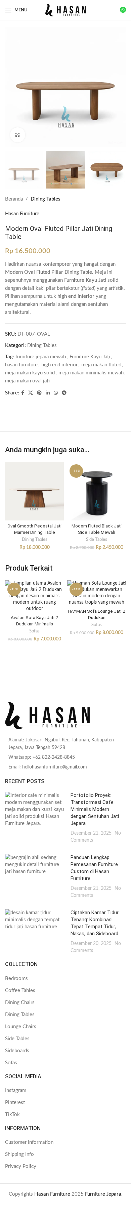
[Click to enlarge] (17, 134)
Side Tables (96, 539)
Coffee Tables (20, 990)
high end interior (59, 364)
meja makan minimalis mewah (91, 372)
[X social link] (30, 393)
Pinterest (15, 1102)
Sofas (34, 631)
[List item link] (65, 743)
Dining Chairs (20, 1002)
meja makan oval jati (27, 380)
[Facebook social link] (22, 393)
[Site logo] (65, 9)
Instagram (15, 1090)
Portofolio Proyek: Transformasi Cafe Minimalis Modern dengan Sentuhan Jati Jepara (95, 809)
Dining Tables (45, 199)
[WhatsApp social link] (56, 393)
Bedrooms (16, 978)
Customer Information (29, 1142)
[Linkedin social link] (48, 393)
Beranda (14, 199)
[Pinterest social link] (39, 393)
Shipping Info (19, 1154)
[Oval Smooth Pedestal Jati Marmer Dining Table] (34, 491)
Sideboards (17, 1050)
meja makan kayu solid (30, 372)
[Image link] (65, 715)
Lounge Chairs (20, 1026)
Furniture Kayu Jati (90, 356)
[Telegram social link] (64, 393)
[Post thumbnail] (35, 818)
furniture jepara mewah (40, 356)
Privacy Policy (20, 1166)
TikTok (12, 1114)
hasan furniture (21, 364)
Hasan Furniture (22, 213)
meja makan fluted (101, 364)
